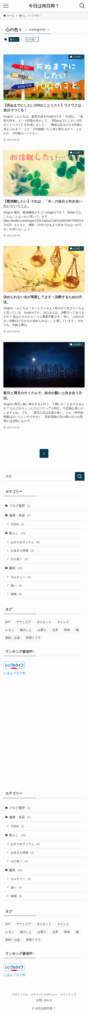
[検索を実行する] (80, 476)
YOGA (17, 524)
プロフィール (20, 994)
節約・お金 (12, 637)
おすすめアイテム (25, 542)
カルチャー (21, 577)
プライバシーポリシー (44, 994)
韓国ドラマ (33, 637)
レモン (9, 630)
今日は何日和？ (44, 6)
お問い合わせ (44, 1000)
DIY (7, 622)
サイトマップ (68, 994)
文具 (55, 630)
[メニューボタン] (6, 6)
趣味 (15, 568)
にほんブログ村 (14, 673)
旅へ (16, 585)
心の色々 (19, 559)
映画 (67, 630)
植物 (16, 594)
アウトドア (23, 622)
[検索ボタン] (82, 6)
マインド (63, 622)
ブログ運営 (20, 506)
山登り (42, 630)
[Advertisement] (44, 726)
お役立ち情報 (22, 550)
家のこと (26, 630)
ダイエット (44, 622)
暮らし (14, 39)
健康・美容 (20, 515)
